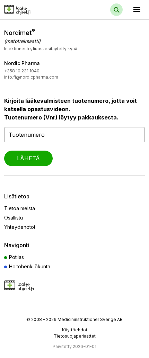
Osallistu (13, 218)
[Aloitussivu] (28, 9)
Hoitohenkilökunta (29, 266)
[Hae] (116, 9)
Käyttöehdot (74, 329)
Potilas (16, 257)
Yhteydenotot (19, 227)
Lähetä (28, 158)
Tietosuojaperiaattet (75, 336)
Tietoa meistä (19, 208)
